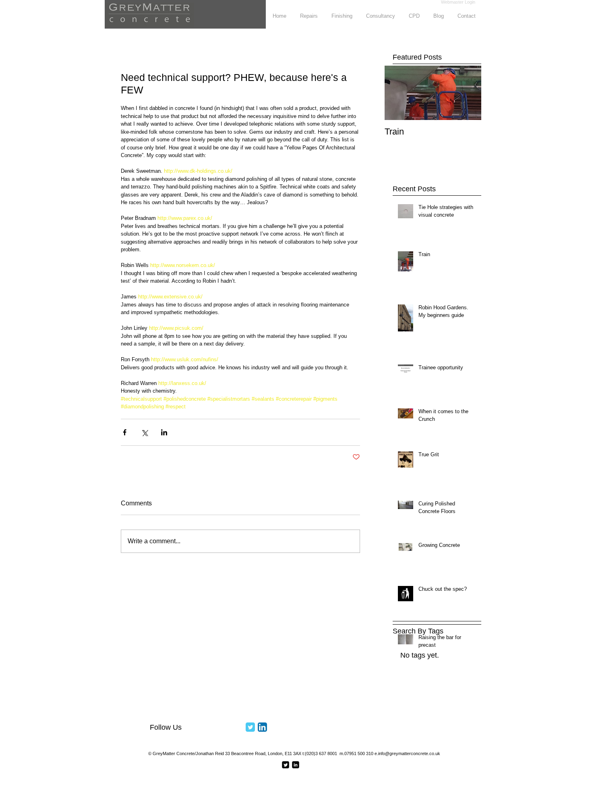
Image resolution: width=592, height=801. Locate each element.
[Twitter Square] (285, 764)
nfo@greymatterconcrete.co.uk (409, 753)
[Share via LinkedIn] (164, 432)
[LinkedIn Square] (295, 764)
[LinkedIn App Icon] (262, 727)
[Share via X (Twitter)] (144, 432)
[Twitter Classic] (250, 727)
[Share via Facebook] (124, 432)
